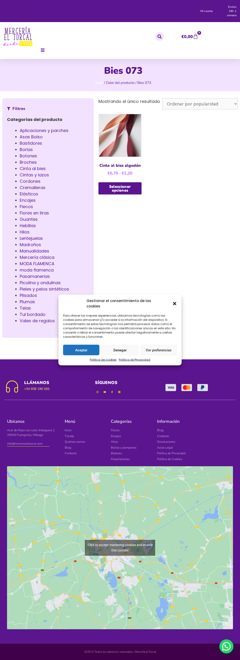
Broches (28, 162)
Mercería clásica (37, 257)
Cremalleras (32, 187)
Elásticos (29, 194)
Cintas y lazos (34, 175)
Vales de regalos (37, 321)
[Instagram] (97, 392)
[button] (174, 303)
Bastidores (31, 143)
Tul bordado (32, 314)
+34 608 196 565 (36, 389)
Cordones (30, 181)
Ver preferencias (159, 350)
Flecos (26, 207)
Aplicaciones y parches (44, 130)
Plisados (28, 295)
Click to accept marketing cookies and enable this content (120, 547)
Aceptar (81, 350)
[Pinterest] (119, 392)
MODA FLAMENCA (37, 264)
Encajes (28, 200)
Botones (28, 156)
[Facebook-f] (112, 392)
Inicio (99, 82)
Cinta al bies (33, 168)
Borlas (26, 149)
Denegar (120, 350)
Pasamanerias (35, 276)
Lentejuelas (31, 238)
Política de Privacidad (134, 360)
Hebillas (28, 226)
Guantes (29, 219)
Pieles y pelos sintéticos (44, 289)
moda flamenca (37, 270)
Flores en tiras (34, 213)
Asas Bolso (31, 137)
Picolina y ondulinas (40, 283)
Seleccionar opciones (120, 188)
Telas (25, 308)
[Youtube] (104, 392)
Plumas (27, 302)
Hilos (25, 232)
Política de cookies (103, 360)
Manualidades (34, 251)
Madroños (30, 245)
